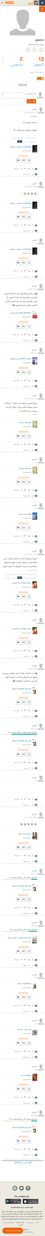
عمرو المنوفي (14, 359)
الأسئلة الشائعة (20, 1222)
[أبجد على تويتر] (21, 1188)
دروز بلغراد (28, 422)
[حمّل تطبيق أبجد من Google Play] (13, 1201)
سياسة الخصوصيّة (28, 1232)
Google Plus (25, 168)
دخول (2, 2)
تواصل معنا (30, 1222)
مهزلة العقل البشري (24, 312)
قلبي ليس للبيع (26, 688)
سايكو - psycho (25, 358)
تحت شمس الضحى (24, 937)
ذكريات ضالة (27, 582)
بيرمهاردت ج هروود (16, 147)
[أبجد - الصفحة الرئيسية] (30, 3)
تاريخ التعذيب (26, 146)
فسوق (29, 1075)
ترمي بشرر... (27, 1029)
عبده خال (20, 983)
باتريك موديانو (22, 514)
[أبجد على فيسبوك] (27, 1188)
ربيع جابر (21, 422)
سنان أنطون (22, 834)
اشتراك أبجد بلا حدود (8, 1222)
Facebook (32, 168)
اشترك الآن (9, 3)
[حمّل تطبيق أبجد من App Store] (31, 1201)
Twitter (29, 168)
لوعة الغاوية (27, 983)
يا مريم (28, 833)
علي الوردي (14, 313)
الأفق (29, 513)
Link (21, 168)
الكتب (37, 1222)
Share (36, 169)
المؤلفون (20, 1225)
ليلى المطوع (16, 689)
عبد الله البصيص (17, 583)
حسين (34, 109)
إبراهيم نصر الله (13, 938)
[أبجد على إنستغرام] (14, 1188)
